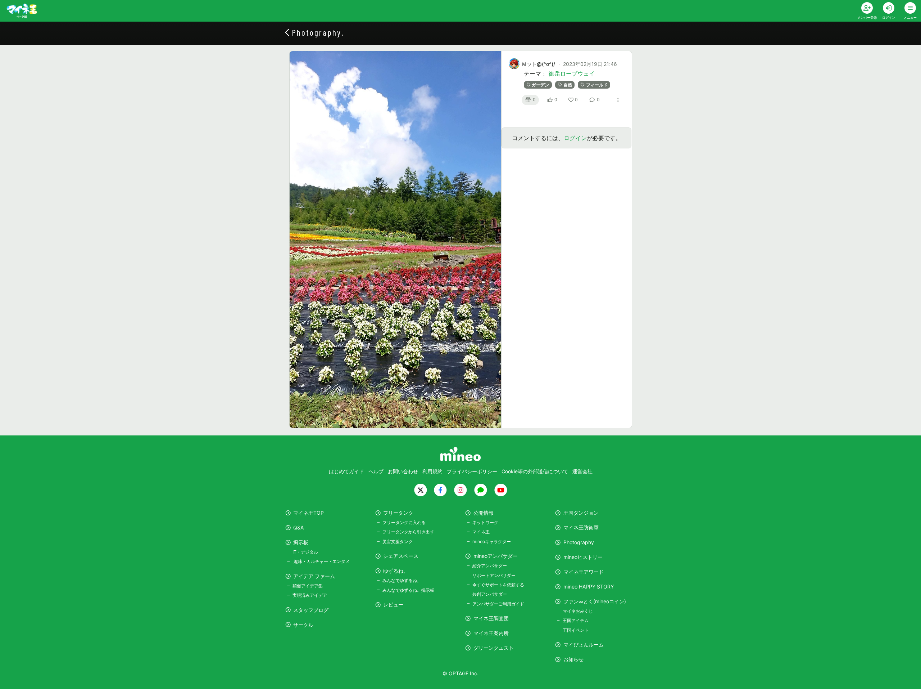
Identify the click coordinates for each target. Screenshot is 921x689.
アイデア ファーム (314, 576)
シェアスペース (400, 556)
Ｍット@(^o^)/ (538, 64)
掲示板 (300, 542)
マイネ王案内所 (491, 633)
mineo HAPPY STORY (588, 586)
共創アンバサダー (489, 594)
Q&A (298, 527)
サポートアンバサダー (494, 575)
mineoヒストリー (583, 557)
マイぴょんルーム (583, 644)
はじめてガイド (346, 471)
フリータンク (398, 513)
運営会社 (582, 471)
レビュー (393, 604)
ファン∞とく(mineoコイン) (594, 601)
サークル (303, 625)
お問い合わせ (403, 471)
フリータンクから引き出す (408, 531)
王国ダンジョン (581, 513)
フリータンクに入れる (404, 522)
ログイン (575, 138)
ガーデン (540, 85)
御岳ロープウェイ (572, 73)
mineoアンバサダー (495, 556)
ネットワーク (485, 522)
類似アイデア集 (307, 586)
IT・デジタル (305, 552)
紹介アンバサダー (489, 565)
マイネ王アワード (583, 572)
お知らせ (573, 659)
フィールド (597, 85)
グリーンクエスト (493, 648)
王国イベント (575, 630)
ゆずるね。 (395, 571)
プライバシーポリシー (472, 471)
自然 (567, 85)
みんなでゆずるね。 (401, 580)
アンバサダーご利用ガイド (498, 604)
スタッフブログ (310, 610)
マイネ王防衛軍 (581, 527)
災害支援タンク (397, 541)
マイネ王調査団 (491, 618)
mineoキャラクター (491, 541)
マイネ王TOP (308, 513)
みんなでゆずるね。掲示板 (408, 590)
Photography (578, 542)
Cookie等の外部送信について (535, 471)
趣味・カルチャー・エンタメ (321, 561)
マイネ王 (481, 531)
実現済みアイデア (309, 595)
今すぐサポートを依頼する (498, 584)
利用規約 (432, 471)
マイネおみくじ (578, 611)
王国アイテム (575, 620)
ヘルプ (376, 471)
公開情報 (483, 513)
